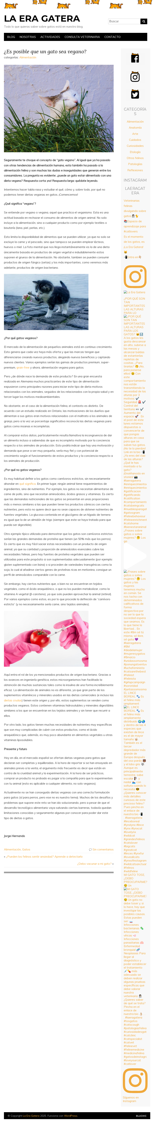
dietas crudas (13, 700)
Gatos (26, 849)
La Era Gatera (42, 18)
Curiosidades (135, 146)
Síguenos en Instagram (131, 1099)
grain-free (23, 367)
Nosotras (28, 37)
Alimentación (27, 57)
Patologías (135, 164)
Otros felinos (135, 158)
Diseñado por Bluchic (141, 1116)
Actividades (50, 37)
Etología (135, 152)
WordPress (70, 1115)
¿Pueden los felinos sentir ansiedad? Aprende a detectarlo (44, 856)
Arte (135, 134)
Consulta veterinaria (82, 37)
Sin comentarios (103, 849)
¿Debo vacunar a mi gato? (94, 863)
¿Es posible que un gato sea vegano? (45, 51)
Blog (11, 37)
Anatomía (135, 127)
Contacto (112, 37)
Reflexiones (135, 170)
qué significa (27, 483)
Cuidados (135, 140)
